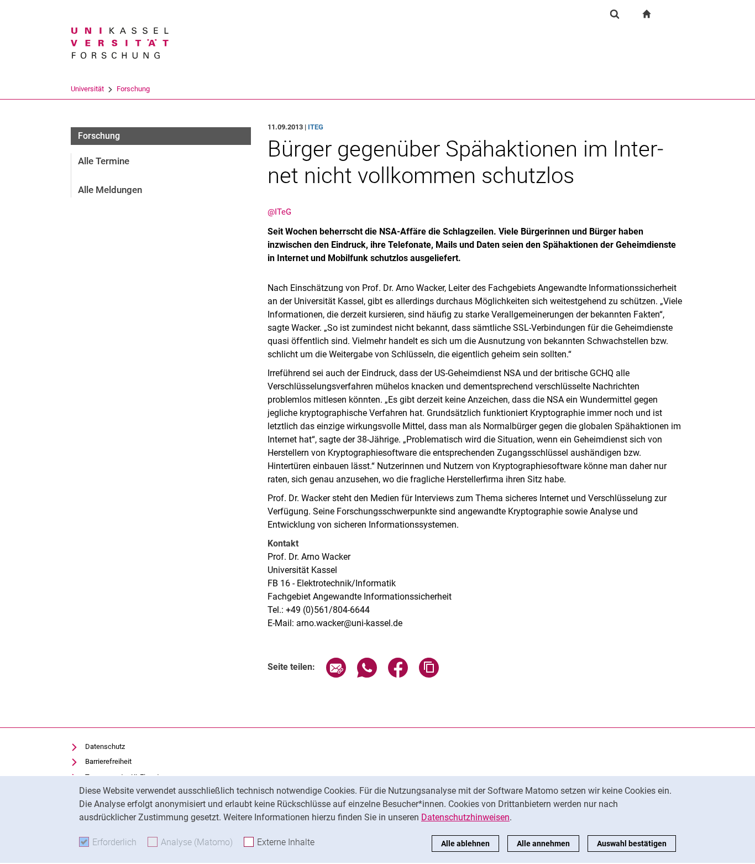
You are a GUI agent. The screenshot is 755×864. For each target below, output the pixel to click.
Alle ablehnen (465, 843)
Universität (87, 89)
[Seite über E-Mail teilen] (336, 674)
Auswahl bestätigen (632, 843)
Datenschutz (105, 746)
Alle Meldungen (110, 189)
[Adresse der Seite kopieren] (429, 674)
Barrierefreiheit (108, 761)
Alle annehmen (543, 843)
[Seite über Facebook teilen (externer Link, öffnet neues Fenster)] (398, 674)
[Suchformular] (614, 13)
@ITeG (279, 212)
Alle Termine (103, 160)
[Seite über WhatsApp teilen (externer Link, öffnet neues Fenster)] (367, 674)
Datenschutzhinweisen (465, 817)
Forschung (133, 89)
